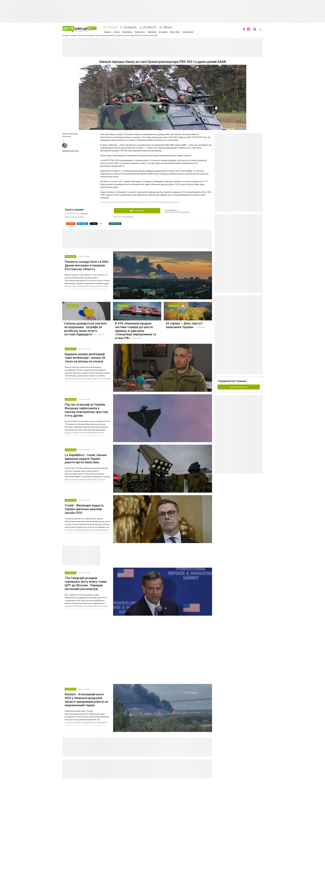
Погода (116, 32)
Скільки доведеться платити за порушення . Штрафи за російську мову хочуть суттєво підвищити (85, 329)
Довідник (130, 27)
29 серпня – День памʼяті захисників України (184, 325)
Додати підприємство (238, 387)
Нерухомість (127, 32)
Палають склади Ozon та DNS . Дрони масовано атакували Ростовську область (87, 265)
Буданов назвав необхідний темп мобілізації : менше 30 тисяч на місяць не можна (85, 357)
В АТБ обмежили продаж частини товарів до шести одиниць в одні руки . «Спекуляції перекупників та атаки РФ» (135, 331)
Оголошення (188, 32)
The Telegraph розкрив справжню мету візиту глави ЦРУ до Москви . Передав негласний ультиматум (86, 583)
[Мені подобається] (63, 141)
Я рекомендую (138, 210)
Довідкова (151, 32)
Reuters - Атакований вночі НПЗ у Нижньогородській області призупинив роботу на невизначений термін (86, 700)
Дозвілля (149, 27)
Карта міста (140, 32)
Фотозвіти (163, 32)
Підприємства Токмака (232, 381)
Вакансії (107, 32)
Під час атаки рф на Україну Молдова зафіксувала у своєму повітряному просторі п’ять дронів (86, 410)
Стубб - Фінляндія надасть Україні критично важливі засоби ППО (84, 509)
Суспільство (66, 136)
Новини (112, 27)
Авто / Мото (175, 32)
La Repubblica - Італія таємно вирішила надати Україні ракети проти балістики (86, 458)
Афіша (167, 27)
